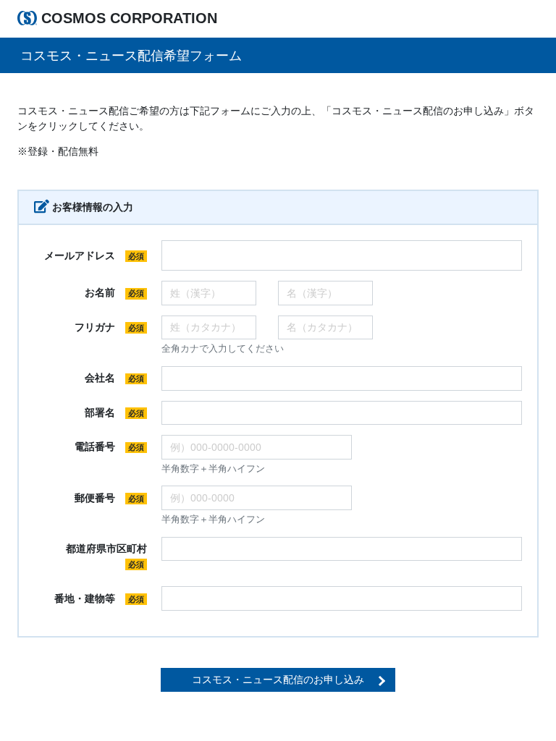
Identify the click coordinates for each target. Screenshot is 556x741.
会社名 (114, 378)
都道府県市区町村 (108, 556)
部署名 (114, 412)
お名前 (114, 292)
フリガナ (109, 327)
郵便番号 (109, 498)
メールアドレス (94, 255)
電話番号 (109, 446)
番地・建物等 (99, 598)
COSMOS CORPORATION (129, 18)
